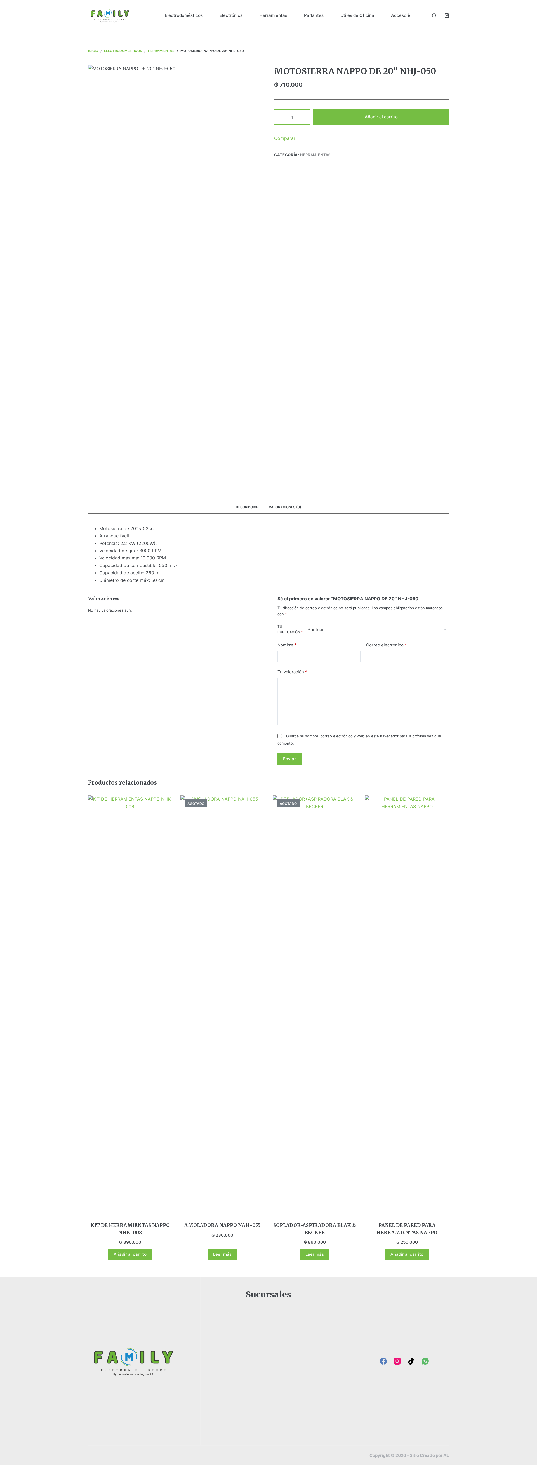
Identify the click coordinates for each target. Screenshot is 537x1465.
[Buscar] (434, 15)
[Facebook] (383, 1361)
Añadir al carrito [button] (130, 1254)
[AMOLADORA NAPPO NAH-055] (222, 1005)
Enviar (289, 758)
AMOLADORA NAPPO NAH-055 (222, 1225)
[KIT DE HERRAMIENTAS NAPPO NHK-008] (130, 1005)
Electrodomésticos (184, 15)
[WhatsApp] (425, 1361)
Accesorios (402, 15)
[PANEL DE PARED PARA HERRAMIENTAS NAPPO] (407, 1005)
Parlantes (314, 15)
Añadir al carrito (381, 116)
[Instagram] (397, 1361)
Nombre (287, 645)
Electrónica (231, 15)
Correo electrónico (386, 645)
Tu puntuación (290, 629)
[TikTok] (411, 1361)
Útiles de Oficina (357, 15)
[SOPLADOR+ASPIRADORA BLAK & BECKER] (315, 1005)
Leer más (222, 1254)
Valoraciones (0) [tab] (285, 507)
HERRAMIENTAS (315, 154)
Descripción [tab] (247, 507)
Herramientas (273, 15)
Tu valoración (292, 671)
